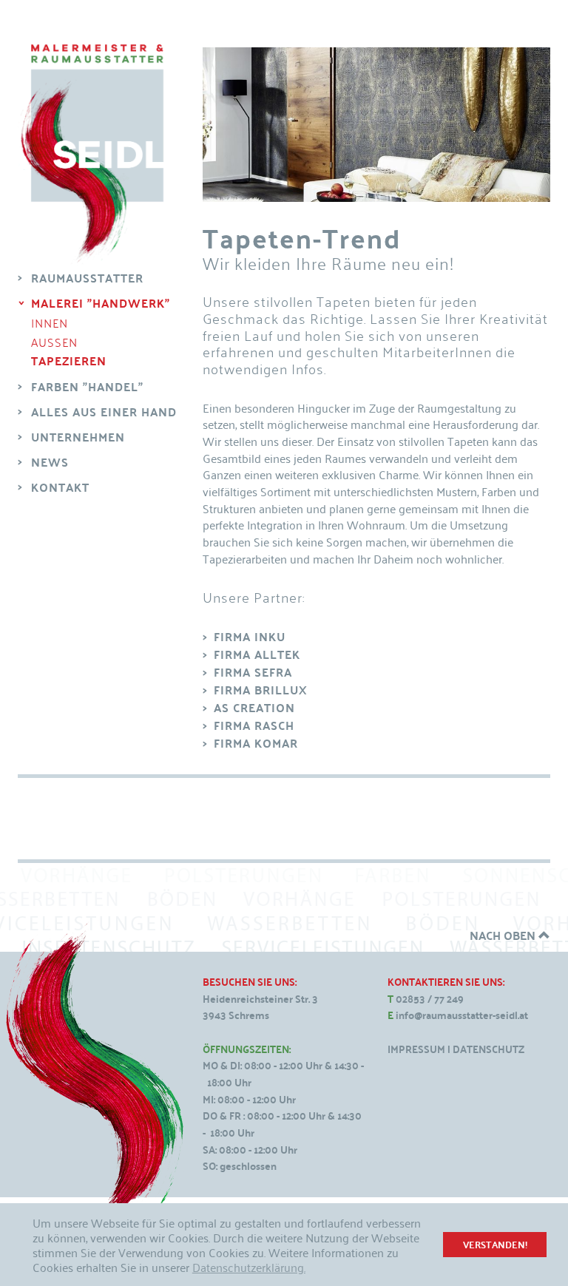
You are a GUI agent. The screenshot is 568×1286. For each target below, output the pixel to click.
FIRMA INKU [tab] (249, 637)
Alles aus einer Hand (104, 411)
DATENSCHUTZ (488, 1049)
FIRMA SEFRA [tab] (253, 672)
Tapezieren (68, 360)
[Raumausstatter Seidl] (92, 154)
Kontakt (60, 487)
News (50, 462)
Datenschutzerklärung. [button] (248, 1266)
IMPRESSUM (416, 1049)
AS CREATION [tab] (254, 708)
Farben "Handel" (87, 386)
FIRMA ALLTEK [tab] (257, 654)
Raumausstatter (87, 277)
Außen (54, 341)
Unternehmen (78, 436)
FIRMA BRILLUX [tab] (261, 690)
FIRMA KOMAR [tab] (256, 743)
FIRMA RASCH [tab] (254, 725)
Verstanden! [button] (495, 1244)
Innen (49, 322)
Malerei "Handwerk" (100, 302)
